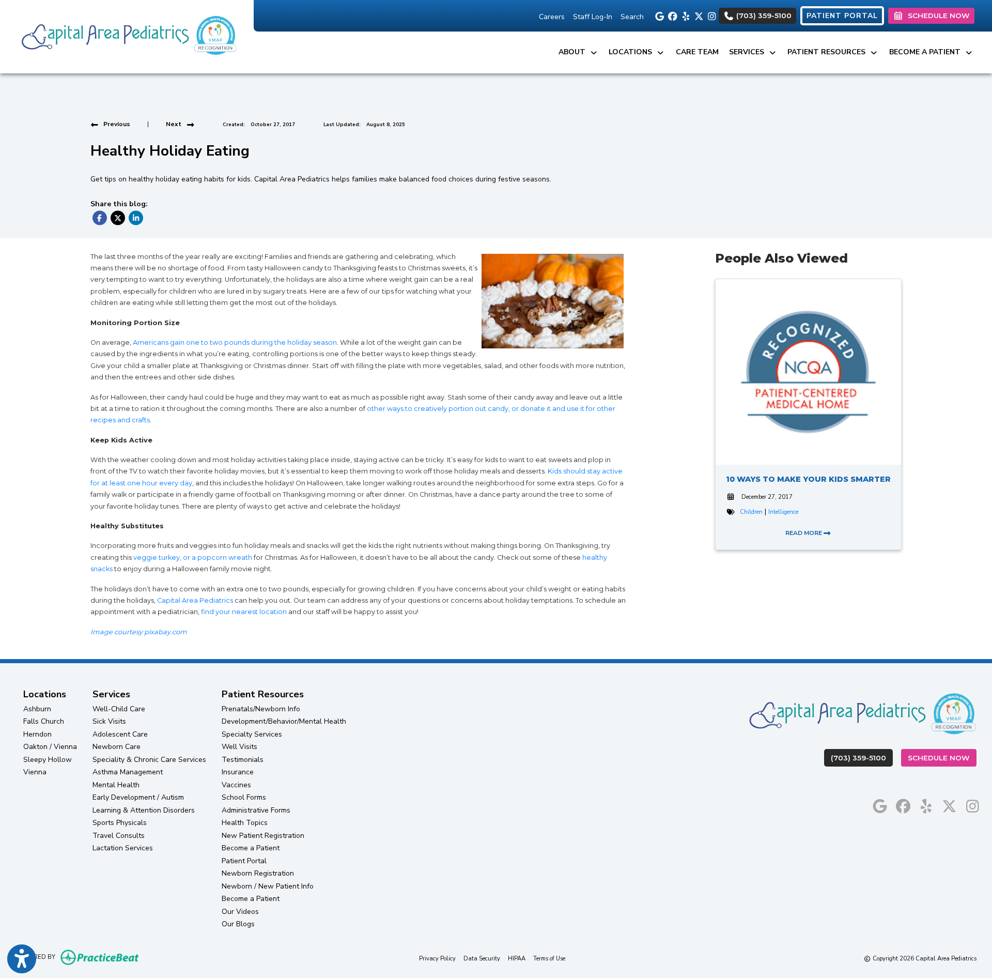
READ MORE (804, 533)
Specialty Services (252, 734)
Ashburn (37, 709)
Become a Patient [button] (927, 52)
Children (751, 512)
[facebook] (671, 15)
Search (632, 17)
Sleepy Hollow (47, 760)
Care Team (697, 52)
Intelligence (783, 512)
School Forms (244, 797)
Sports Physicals (119, 823)
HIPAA (516, 958)
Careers (552, 17)
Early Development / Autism (138, 797)
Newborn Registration (258, 873)
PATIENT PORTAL (842, 16)
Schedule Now (942, 757)
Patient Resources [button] (828, 52)
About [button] (574, 52)
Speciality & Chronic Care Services (149, 760)
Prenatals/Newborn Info (261, 709)
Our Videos (240, 911)
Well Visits (239, 747)
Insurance (238, 772)
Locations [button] (632, 52)
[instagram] (710, 15)
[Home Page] (127, 36)
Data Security (481, 958)
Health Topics (245, 823)
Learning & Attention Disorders (143, 810)
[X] (697, 15)
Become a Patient (251, 848)
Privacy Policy (437, 958)
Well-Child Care (118, 709)
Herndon (37, 734)
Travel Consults (118, 836)
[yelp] (684, 15)
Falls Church (43, 721)
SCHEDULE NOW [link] (937, 15)
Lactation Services (122, 848)
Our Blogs (238, 924)
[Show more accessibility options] (21, 959)
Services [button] (748, 52)
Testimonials (243, 760)
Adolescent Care (120, 734)
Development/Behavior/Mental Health (284, 721)
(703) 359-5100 (763, 15)
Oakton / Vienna (50, 747)
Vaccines (236, 785)
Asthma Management (127, 772)
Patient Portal (244, 861)
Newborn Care (116, 747)
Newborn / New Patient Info (268, 886)
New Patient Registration (263, 836)
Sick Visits (109, 721)
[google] (658, 15)
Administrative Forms (256, 810)
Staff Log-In (592, 17)
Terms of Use (549, 958)
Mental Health (116, 785)
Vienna (35, 772)
